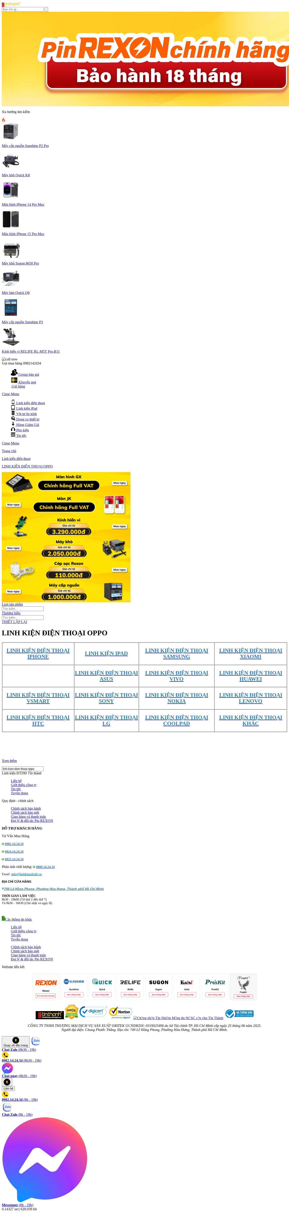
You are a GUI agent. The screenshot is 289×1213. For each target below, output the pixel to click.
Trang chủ (9, 451)
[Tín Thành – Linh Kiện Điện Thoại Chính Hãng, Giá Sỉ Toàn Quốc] (11, 6)
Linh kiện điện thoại (16, 459)
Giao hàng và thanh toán (28, 816)
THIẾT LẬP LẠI (14, 622)
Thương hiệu (11, 613)
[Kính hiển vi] (66, 536)
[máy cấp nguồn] (66, 601)
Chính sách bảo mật (25, 812)
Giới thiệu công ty (24, 785)
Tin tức (16, 789)
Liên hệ (16, 781)
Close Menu (10, 394)
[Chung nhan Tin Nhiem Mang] (178, 1018)
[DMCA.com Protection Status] (71, 1018)
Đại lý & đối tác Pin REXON (32, 821)
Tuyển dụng (19, 793)
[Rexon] (66, 579)
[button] (17, 919)
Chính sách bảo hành (26, 808)
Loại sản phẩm (12, 604)
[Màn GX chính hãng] (66, 492)
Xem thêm (9, 761)
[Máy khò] (66, 558)
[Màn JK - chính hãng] (66, 514)
